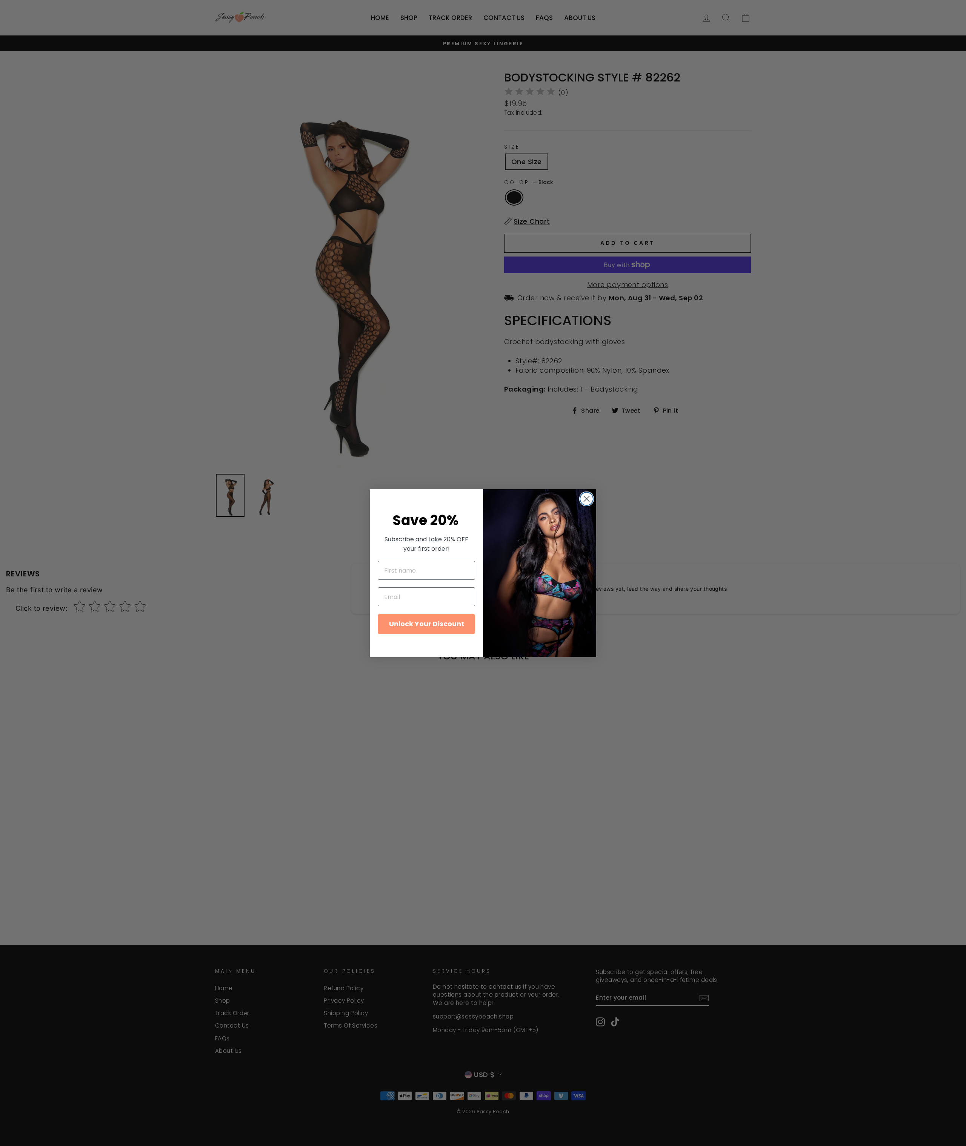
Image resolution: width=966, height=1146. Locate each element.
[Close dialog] (586, 498)
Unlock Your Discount (426, 623)
